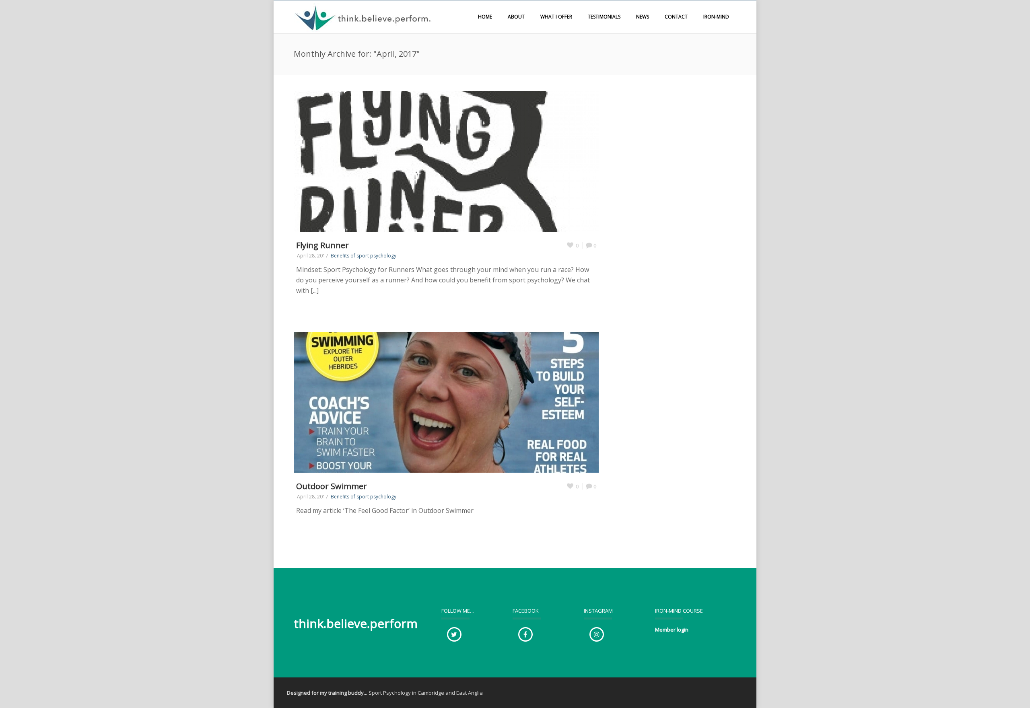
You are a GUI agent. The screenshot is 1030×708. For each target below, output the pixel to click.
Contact (676, 16)
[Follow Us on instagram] (596, 634)
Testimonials (604, 16)
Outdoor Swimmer (331, 486)
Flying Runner (322, 245)
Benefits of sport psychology (363, 255)
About (516, 16)
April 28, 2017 (312, 255)
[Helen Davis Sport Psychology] (364, 16)
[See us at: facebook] (525, 634)
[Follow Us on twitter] (454, 634)
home (485, 16)
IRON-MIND (716, 16)
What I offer (556, 16)
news (642, 16)
